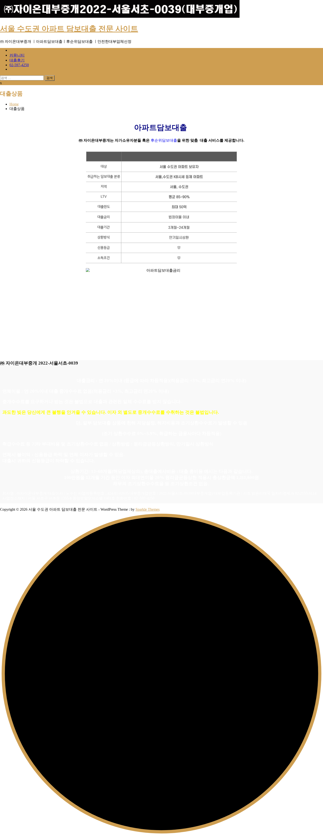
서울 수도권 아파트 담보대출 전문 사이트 (69, 28)
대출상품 (17, 50)
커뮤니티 (17, 55)
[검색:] (22, 78)
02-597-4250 (19, 65)
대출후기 (17, 60)
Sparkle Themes (147, 509)
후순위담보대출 (164, 140)
